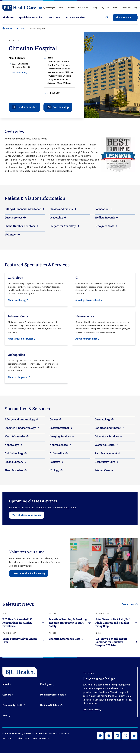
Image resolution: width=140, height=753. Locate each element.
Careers (71, 7)
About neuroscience (86, 338)
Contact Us (83, 7)
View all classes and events (26, 514)
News (115, 7)
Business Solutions (50, 705)
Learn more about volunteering (28, 573)
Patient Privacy (23, 738)
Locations (20, 28)
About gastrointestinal (87, 300)
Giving (94, 7)
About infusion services (20, 338)
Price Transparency (41, 738)
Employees (46, 684)
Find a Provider (124, 17)
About (61, 7)
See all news (129, 604)
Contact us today (91, 709)
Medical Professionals (52, 694)
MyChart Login (49, 7)
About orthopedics (18, 377)
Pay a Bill (105, 7)
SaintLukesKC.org (129, 7)
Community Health (12, 705)
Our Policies (7, 738)
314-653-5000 (53, 93)
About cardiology (17, 300)
